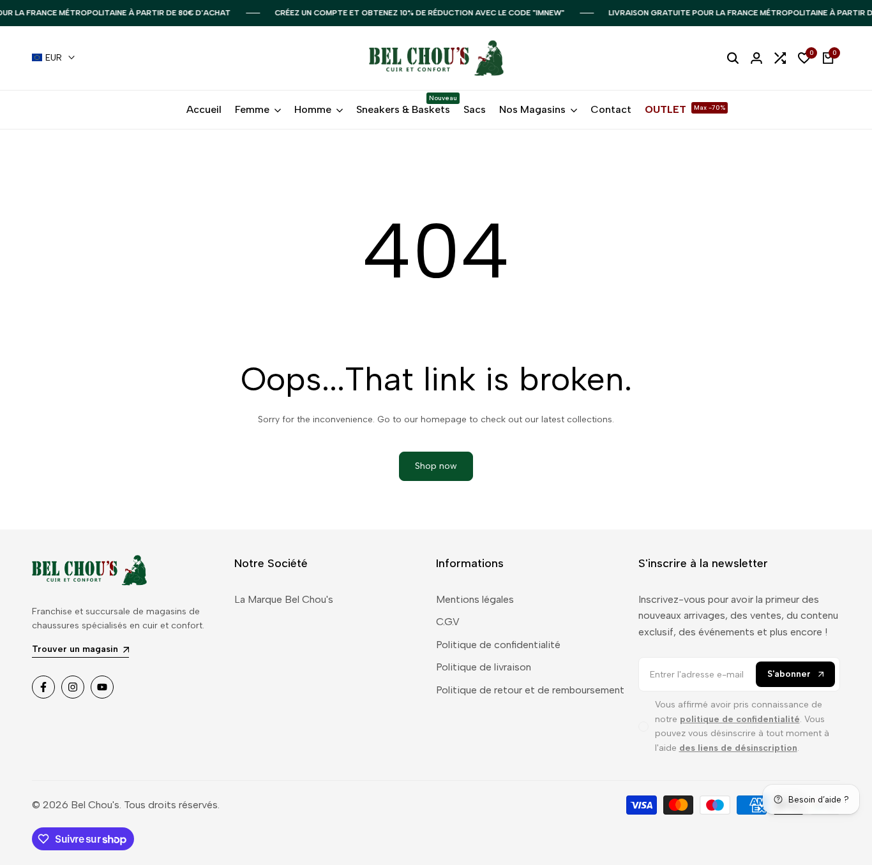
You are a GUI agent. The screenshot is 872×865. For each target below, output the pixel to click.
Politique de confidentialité (498, 645)
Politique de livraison (483, 667)
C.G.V (448, 622)
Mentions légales (475, 599)
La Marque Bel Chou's (283, 599)
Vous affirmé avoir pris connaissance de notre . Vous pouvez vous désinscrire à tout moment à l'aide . (742, 726)
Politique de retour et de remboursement (530, 690)
